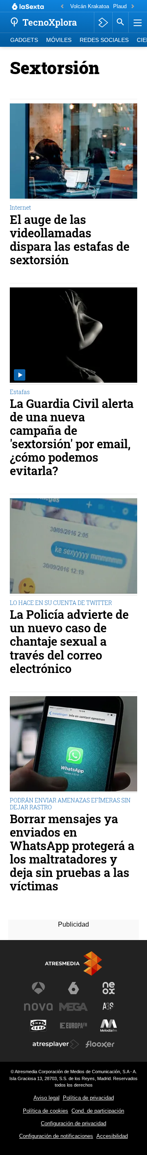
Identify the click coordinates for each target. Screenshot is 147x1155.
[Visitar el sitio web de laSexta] (73, 988)
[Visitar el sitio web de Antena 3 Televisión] (38, 988)
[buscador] (120, 22)
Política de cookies (45, 1111)
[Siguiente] (133, 6)
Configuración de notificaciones (56, 1136)
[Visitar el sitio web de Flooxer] (100, 1044)
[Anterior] (62, 6)
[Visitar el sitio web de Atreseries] (108, 1007)
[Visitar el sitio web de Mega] (73, 1007)
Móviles (58, 40)
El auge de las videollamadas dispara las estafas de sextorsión (69, 240)
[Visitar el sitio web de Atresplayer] (56, 1044)
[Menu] (137, 22)
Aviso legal (46, 1098)
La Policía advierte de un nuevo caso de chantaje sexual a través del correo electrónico (69, 641)
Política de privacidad (88, 1098)
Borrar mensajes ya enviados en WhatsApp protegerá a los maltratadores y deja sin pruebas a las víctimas (72, 852)
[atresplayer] (103, 22)
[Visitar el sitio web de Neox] (108, 988)
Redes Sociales (104, 40)
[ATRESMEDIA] (73, 963)
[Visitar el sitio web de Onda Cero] (38, 1025)
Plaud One (125, 6)
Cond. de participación (97, 1111)
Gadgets (24, 40)
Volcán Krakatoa (89, 6)
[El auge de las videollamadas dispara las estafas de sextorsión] (73, 152)
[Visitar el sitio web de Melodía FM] (108, 1025)
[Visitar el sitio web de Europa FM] (73, 1025)
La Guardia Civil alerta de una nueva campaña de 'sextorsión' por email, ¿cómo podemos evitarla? (72, 437)
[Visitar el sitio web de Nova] (38, 1007)
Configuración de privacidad (73, 1123)
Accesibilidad (112, 1136)
